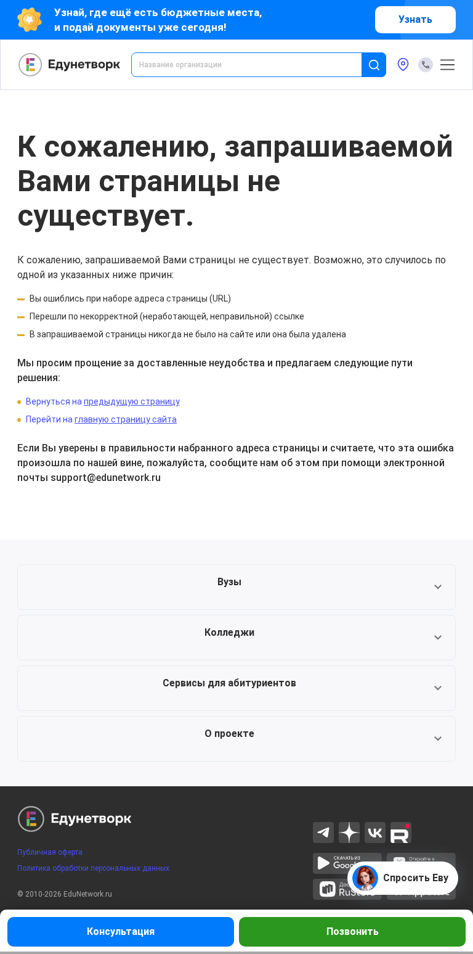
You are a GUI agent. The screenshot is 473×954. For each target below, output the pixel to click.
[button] (236, 587)
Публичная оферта (50, 852)
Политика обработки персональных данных (93, 868)
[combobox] (255, 64)
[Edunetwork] (69, 64)
